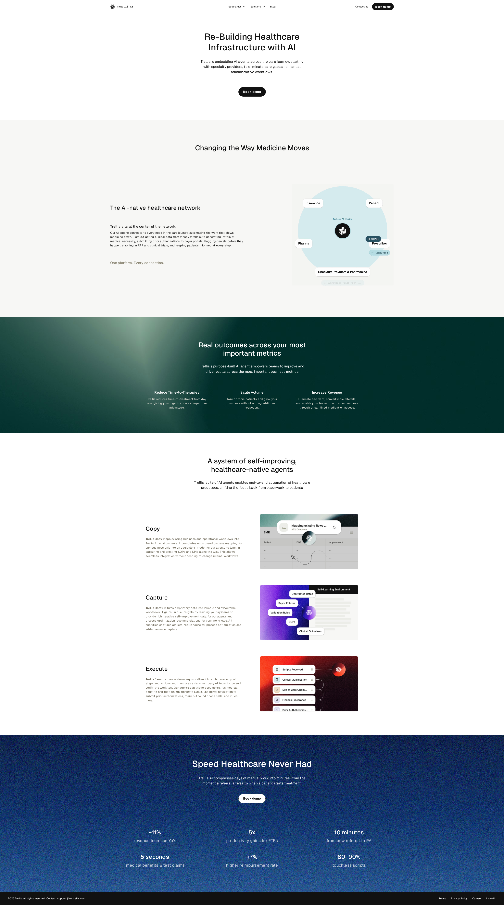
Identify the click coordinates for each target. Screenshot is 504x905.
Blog (273, 6)
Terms (442, 898)
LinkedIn (491, 898)
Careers (477, 898)
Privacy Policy (459, 898)
